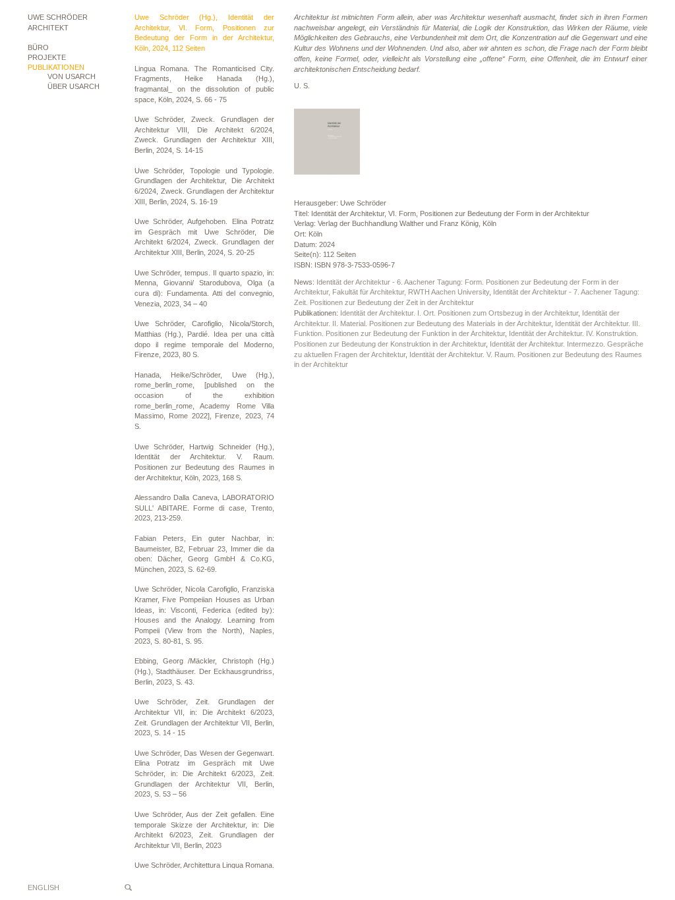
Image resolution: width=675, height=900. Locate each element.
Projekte (47, 57)
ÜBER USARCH (73, 86)
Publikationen (56, 67)
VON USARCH (71, 76)
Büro (38, 47)
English (43, 887)
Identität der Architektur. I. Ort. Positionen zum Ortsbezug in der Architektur (459, 313)
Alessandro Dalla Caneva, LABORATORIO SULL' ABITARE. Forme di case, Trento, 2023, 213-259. (204, 507)
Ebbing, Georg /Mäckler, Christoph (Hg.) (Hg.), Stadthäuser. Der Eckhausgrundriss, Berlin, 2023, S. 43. (204, 671)
